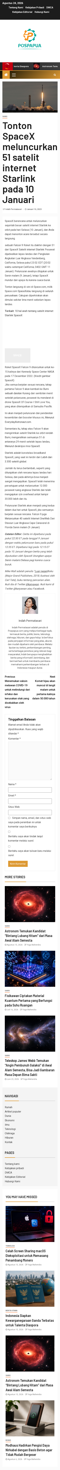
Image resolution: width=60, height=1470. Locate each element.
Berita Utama (11, 1310)
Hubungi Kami (42, 12)
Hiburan (9, 1137)
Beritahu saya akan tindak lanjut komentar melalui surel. (25, 838)
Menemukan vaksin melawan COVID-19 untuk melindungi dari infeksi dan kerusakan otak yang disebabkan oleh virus (17, 692)
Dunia (8, 1115)
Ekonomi (9, 1120)
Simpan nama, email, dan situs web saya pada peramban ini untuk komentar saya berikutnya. (29, 822)
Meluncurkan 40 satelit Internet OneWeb (27, 518)
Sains (4, 116)
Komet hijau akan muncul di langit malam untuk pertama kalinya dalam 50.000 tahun (43, 687)
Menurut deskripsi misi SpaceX (22, 446)
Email (12, 795)
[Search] (55, 75)
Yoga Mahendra (34, 945)
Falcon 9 (18, 245)
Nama (12, 784)
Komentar (14, 738)
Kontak (8, 1142)
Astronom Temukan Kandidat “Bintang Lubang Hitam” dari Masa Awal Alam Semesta (28, 935)
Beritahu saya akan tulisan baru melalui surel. (29, 853)
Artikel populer (13, 1111)
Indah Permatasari (13, 209)
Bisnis (8, 1440)
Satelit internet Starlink (31, 249)
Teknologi (10, 1129)
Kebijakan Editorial (22, 12)
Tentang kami (15, 7)
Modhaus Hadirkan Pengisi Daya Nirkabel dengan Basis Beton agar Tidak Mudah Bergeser (29, 1450)
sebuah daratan (13, 393)
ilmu (7, 1124)
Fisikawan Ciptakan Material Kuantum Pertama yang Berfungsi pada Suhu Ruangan (28, 1000)
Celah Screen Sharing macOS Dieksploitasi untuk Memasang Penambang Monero (27, 1255)
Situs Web (14, 806)
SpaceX (22, 291)
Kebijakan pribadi (34, 7)
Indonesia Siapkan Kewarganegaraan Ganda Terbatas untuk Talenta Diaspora (30, 1320)
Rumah (8, 1107)
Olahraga (10, 1133)
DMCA (49, 7)
